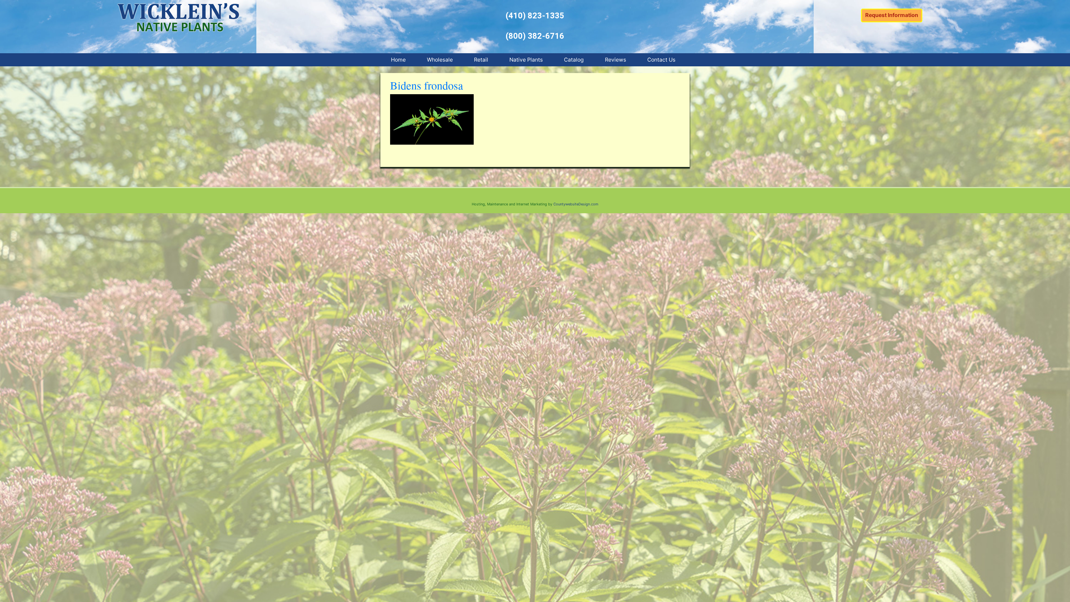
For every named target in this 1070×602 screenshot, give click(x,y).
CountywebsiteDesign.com (575, 204)
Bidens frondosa (426, 85)
